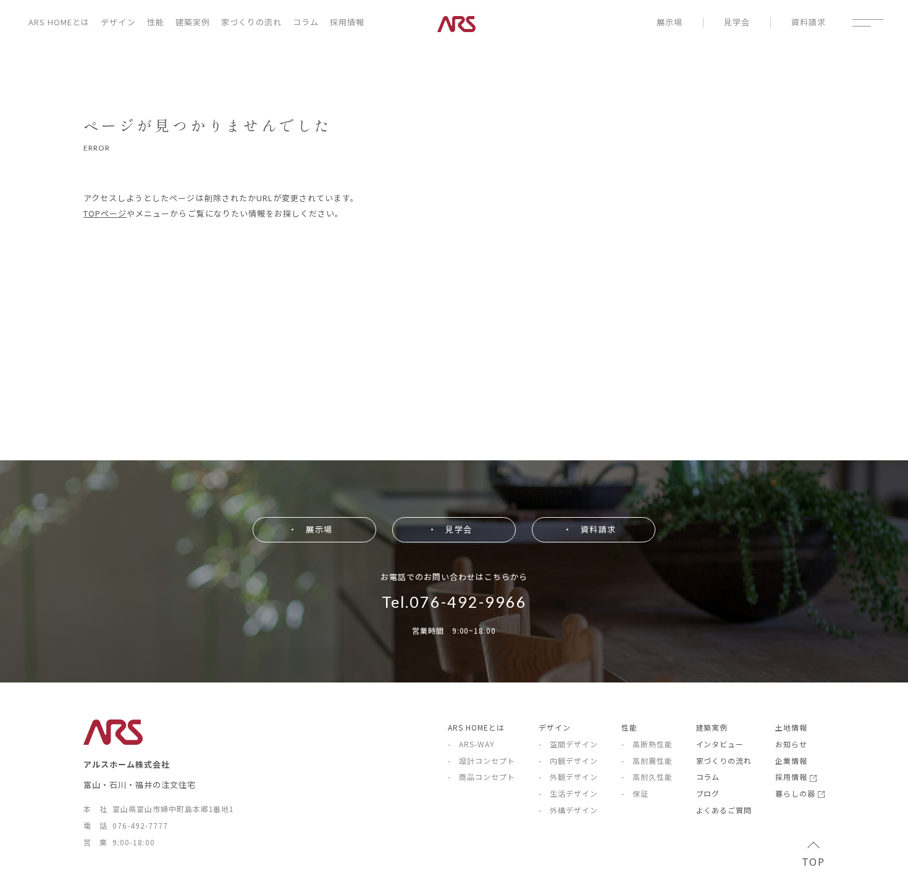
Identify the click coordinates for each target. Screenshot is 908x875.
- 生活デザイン (568, 793)
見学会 (737, 22)
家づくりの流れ (251, 22)
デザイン (118, 22)
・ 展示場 (310, 529)
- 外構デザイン (568, 810)
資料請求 (808, 22)
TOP (813, 861)
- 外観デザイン (568, 776)
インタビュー (720, 744)
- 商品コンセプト (481, 776)
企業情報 (791, 760)
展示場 (670, 22)
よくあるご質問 (724, 810)
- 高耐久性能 (647, 776)
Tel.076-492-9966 (454, 601)
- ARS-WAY (471, 744)
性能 (155, 22)
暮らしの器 (796, 793)
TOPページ (105, 213)
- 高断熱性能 (647, 744)
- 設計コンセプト (481, 760)
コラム (306, 22)
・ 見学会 (449, 529)
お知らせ (791, 744)
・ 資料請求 (589, 529)
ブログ (708, 793)
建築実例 (192, 22)
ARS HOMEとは (59, 22)
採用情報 (347, 22)
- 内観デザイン (568, 760)
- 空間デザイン (568, 744)
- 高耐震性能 (647, 760)
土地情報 (791, 727)
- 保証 (635, 793)
